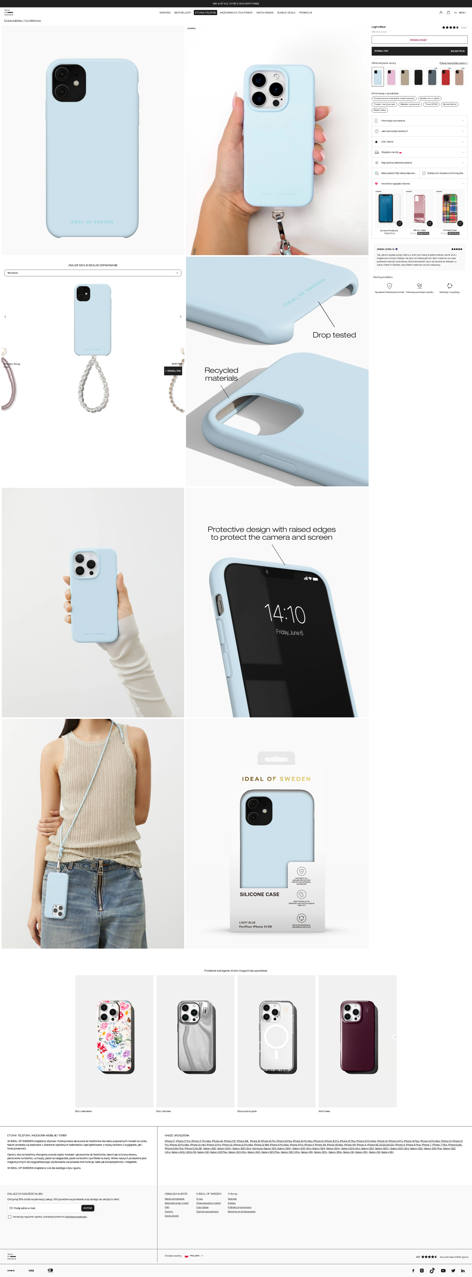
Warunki (232, 1199)
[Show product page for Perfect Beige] (405, 77)
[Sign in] (441, 12)
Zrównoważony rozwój (208, 1203)
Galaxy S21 (203, 1152)
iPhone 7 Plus (440, 1145)
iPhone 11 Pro (296, 1145)
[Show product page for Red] (446, 77)
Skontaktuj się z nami (176, 1203)
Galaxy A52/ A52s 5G (183, 1152)
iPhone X (361, 1145)
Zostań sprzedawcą (207, 1211)
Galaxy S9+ (361, 1152)
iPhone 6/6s (455, 1145)
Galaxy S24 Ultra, (350, 1148)
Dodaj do (173, 371)
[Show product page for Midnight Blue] (432, 77)
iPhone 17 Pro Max (201, 1141)
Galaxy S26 (209, 1148)
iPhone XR (350, 1145)
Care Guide (202, 1207)
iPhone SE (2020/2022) (380, 1145)
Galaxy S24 (318, 1148)
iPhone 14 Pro (395, 1141)
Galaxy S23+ (382, 1148)
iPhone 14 (382, 1141)
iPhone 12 (227, 1145)
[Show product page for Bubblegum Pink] (391, 77)
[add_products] (399, 223)
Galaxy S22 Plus (433, 1148)
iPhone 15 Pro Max (366, 1141)
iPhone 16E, (243, 1141)
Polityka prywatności (239, 1207)
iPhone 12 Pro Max (243, 1145)
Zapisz (88, 1208)
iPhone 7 (426, 1145)
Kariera (231, 1203)
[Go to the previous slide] (5, 317)
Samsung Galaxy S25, (264, 1148)
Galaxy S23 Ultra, (399, 1148)
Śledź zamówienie (174, 1199)
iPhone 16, (255, 1141)
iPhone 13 (446, 1141)
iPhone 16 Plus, (284, 1141)
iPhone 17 (170, 1141)
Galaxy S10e (335, 1152)
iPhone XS (320, 1145)
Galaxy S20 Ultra (290, 1152)
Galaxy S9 (348, 1152)
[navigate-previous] (395, 1037)
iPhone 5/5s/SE (193, 1148)
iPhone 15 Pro (331, 1141)
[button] (440, 1257)
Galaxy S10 (307, 1152)
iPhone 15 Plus (347, 1141)
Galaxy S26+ (224, 1148)
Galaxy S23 (367, 1148)
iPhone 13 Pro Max (179, 1145)
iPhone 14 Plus (411, 1141)
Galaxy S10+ (320, 1152)
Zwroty (169, 1211)
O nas (199, 1199)
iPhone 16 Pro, (268, 1141)
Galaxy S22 (416, 1148)
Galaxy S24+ (333, 1148)
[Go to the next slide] (180, 317)
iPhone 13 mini (198, 1145)
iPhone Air (217, 1141)
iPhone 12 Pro (214, 1145)
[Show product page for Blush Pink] (459, 77)
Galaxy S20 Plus (270, 1152)
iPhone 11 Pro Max (279, 1145)
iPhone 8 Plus (413, 1145)
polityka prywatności (76, 1216)
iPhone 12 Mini (261, 1145)
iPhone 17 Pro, (183, 1141)
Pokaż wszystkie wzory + (454, 63)
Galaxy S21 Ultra (237, 1152)
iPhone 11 (309, 1145)
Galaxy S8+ (387, 1152)
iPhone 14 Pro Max (430, 1141)
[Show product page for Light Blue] (378, 76)
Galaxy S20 (253, 1152)
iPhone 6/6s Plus (174, 1148)
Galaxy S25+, (284, 1148)
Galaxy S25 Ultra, (302, 1148)
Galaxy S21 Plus (218, 1152)
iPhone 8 (400, 1145)
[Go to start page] (8, 12)
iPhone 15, (318, 1141)
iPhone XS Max (335, 1145)
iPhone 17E (230, 1141)
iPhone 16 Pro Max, (303, 1141)
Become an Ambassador (242, 1211)
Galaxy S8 (374, 1152)
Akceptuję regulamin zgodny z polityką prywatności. (50, 1216)
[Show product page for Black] (418, 77)
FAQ (167, 1207)
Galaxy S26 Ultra (241, 1148)
